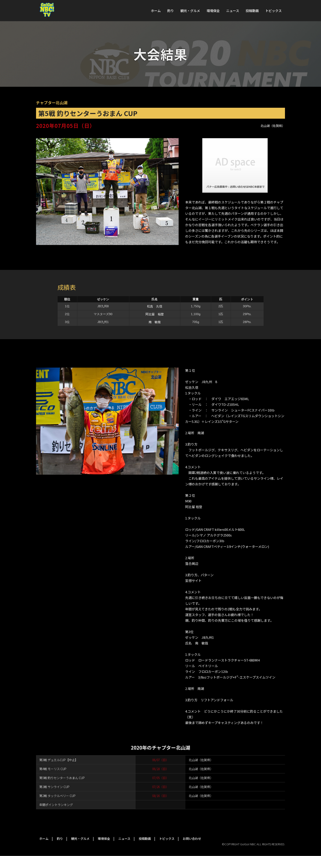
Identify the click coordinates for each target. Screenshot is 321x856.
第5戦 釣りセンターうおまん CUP (62, 778)
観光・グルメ (190, 10)
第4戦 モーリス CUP (52, 769)
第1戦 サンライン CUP (54, 787)
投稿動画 (252, 10)
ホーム (156, 10)
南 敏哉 (154, 322)
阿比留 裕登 (154, 314)
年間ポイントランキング (56, 804)
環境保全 (213, 10)
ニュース (232, 10)
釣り (170, 10)
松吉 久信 (154, 306)
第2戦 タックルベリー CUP (57, 795)
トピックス (273, 10)
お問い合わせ (192, 838)
